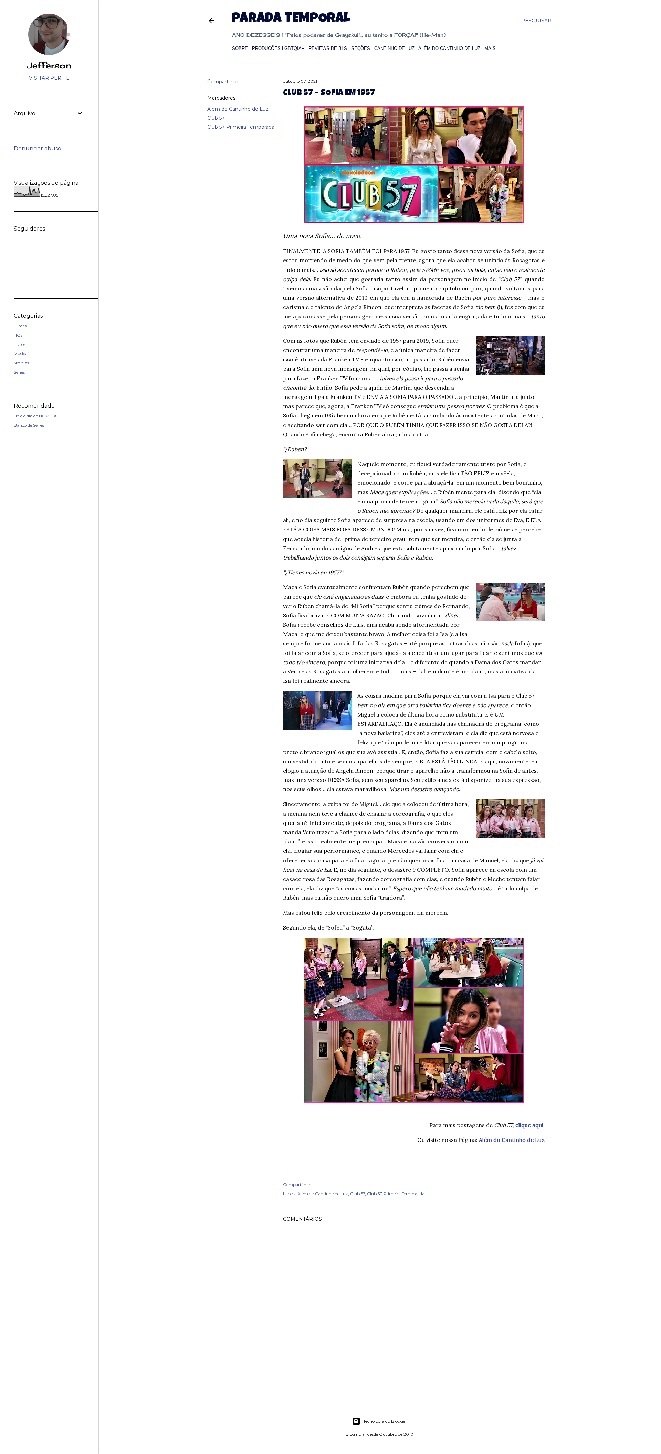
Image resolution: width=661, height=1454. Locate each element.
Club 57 (216, 118)
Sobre (240, 48)
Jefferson (49, 65)
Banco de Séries (29, 425)
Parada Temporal (291, 19)
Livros (19, 344)
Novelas (21, 362)
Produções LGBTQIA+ (278, 48)
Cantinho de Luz (394, 48)
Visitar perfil (49, 78)
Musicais (22, 353)
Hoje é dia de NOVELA (35, 415)
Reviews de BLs (327, 48)
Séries (19, 372)
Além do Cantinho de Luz (449, 48)
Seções (360, 48)
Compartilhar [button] (222, 81)
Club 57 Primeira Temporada (240, 127)
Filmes (20, 325)
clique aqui (529, 1125)
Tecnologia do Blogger (385, 1421)
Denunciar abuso (37, 148)
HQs (18, 335)
